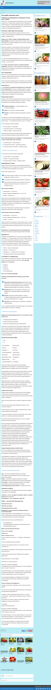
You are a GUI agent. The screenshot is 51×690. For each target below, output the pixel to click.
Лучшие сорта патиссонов (11, 653)
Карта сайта (48, 686)
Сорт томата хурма (20, 662)
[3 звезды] (3, 630)
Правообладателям (38, 686)
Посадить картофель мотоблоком (41, 118)
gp (43, 689)
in (47, 689)
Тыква (36, 236)
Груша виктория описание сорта (11, 643)
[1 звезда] (1, 630)
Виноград (37, 223)
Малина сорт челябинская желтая (20, 653)
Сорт (36, 235)
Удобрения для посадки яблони (41, 102)
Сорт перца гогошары (12, 662)
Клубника (37, 231)
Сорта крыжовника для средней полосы (28, 663)
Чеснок (36, 238)
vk (49, 689)
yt (38, 689)
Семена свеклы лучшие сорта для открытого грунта (28, 653)
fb (41, 689)
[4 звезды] (4, 630)
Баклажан (37, 221)
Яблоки (36, 240)
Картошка (37, 230)
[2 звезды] (2, 630)
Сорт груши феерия (3, 662)
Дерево (36, 225)
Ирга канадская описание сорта (27, 643)
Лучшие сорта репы (38, 28)
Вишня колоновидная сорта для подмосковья (4, 644)
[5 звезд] (5, 630)
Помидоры (37, 233)
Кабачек (36, 226)
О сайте (2, 7)
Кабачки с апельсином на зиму (41, 85)
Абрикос (36, 220)
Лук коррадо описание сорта (4, 653)
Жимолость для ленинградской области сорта (19, 644)
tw (45, 689)
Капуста (36, 228)
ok (36, 689)
